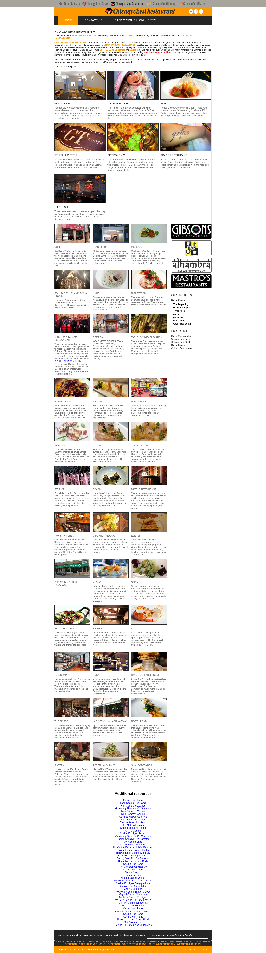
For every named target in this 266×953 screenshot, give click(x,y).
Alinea (176, 314)
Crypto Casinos (133, 875)
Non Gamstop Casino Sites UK (133, 853)
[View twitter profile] (191, 11)
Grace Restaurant (182, 323)
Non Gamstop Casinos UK (132, 37)
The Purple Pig (180, 304)
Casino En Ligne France (133, 833)
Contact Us (93, 20)
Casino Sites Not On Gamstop (133, 839)
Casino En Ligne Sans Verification (133, 925)
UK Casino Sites (133, 841)
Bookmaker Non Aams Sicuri (133, 919)
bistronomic (179, 320)
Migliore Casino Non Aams (133, 903)
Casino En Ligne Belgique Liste (133, 883)
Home (68, 20)
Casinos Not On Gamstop (133, 816)
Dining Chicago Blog (181, 336)
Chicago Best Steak (180, 342)
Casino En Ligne (133, 889)
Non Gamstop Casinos (133, 805)
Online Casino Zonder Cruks (133, 850)
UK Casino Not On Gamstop (133, 844)
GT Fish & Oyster (182, 307)
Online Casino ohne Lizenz (159, 52)
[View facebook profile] (196, 11)
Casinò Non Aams (133, 914)
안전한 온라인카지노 (64, 361)
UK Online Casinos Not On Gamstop (133, 847)
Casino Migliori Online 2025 (135, 20)
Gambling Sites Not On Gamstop (133, 808)
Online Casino (133, 830)
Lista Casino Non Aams (133, 803)
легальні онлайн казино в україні (133, 911)
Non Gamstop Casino (133, 811)
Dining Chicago (178, 300)
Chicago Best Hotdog (181, 348)
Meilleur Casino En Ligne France (133, 900)
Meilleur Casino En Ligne (133, 897)
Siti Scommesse (133, 922)
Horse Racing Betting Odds (133, 861)
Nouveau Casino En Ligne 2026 (133, 891)
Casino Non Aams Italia (133, 886)
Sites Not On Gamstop (133, 825)
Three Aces (179, 310)
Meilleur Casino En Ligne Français (133, 880)
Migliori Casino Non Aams (133, 894)
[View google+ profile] (201, 11)
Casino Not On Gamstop (82, 37)
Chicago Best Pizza (180, 339)
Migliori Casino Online (133, 878)
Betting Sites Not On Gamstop (143, 28)
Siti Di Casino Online (133, 905)
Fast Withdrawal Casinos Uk (86, 28)
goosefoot (178, 317)
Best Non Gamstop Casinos (133, 855)
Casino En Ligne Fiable (133, 828)
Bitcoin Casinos (133, 872)
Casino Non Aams (133, 800)
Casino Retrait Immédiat (133, 822)
